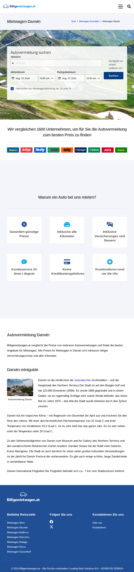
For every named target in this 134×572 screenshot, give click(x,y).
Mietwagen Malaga (17, 542)
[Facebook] (51, 522)
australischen (83, 380)
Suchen (113, 75)
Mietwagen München (18, 537)
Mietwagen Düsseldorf (19, 551)
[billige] (19, 7)
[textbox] (56, 63)
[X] (51, 527)
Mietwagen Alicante (17, 527)
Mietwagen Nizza (16, 546)
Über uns (97, 522)
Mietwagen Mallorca (17, 532)
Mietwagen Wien (16, 522)
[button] (120, 6)
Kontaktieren (99, 527)
